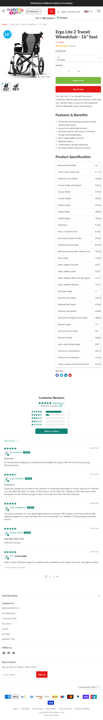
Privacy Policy (37, 709)
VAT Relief (25, 709)
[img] (10, 448)
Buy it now (78, 89)
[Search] (51, 11)
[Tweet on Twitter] (61, 375)
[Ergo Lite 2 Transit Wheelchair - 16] (6, 87)
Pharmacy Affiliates (82, 709)
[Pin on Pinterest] (70, 375)
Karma (61, 42)
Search (15, 709)
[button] (37, 412)
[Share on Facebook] (57, 375)
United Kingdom (87, 687)
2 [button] (50, 576)
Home (4, 24)
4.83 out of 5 (58, 403)
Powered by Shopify (51, 715)
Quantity (59, 65)
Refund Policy (51, 709)
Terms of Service (65, 709)
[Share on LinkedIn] (65, 375)
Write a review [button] (51, 431)
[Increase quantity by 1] (79, 71)
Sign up (41, 674)
